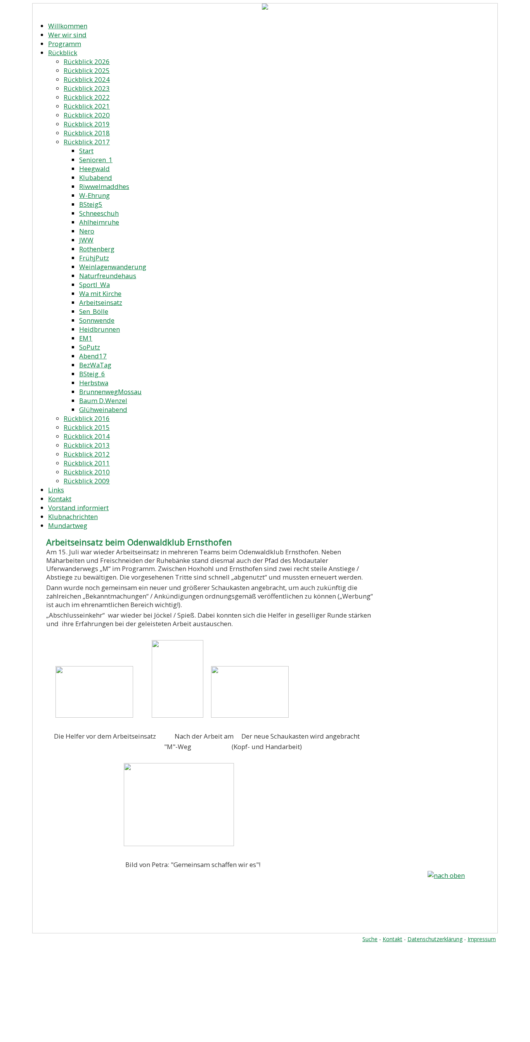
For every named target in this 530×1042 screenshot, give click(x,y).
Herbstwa (93, 382)
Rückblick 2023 (87, 88)
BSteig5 (90, 204)
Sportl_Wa (94, 284)
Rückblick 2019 (87, 123)
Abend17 (93, 355)
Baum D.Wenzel (103, 400)
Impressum (482, 939)
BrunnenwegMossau (110, 391)
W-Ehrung (94, 195)
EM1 (85, 338)
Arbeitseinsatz (100, 302)
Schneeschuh (99, 213)
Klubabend (95, 177)
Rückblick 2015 (87, 427)
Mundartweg (67, 525)
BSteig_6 (92, 373)
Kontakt (59, 498)
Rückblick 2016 (87, 418)
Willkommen (67, 25)
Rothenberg (96, 248)
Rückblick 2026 (87, 61)
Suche (370, 939)
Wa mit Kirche (100, 293)
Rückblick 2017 (87, 141)
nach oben (449, 875)
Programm (64, 43)
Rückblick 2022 (87, 97)
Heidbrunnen (99, 329)
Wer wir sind (67, 34)
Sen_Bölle (93, 311)
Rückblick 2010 (87, 471)
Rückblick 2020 (87, 115)
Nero (86, 231)
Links (56, 489)
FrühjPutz (94, 257)
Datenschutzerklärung (434, 939)
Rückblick (62, 52)
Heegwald (94, 168)
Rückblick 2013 (87, 445)
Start (86, 150)
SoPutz (89, 347)
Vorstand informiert (78, 507)
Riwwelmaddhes (104, 186)
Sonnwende (96, 320)
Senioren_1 (96, 159)
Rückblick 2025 (87, 70)
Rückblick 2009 (87, 480)
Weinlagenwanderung (112, 266)
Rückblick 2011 (87, 463)
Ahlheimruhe (99, 222)
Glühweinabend (103, 409)
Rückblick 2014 (87, 436)
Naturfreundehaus (107, 275)
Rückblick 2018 (87, 132)
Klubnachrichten (73, 516)
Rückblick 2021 (87, 106)
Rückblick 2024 (87, 79)
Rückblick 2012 (87, 454)
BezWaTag (95, 364)
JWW (86, 239)
